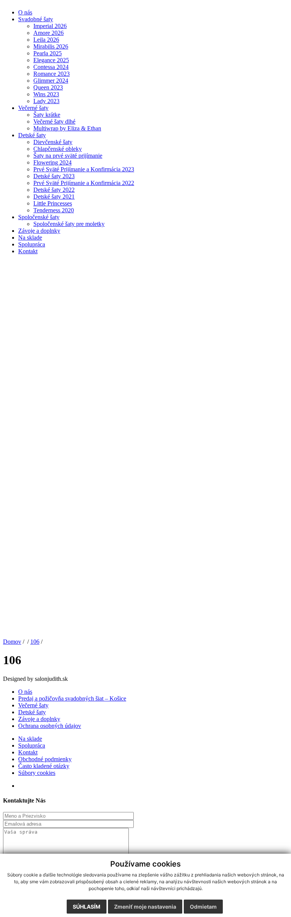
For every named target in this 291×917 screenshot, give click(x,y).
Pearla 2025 (47, 53)
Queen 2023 (48, 87)
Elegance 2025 (51, 60)
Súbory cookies (36, 773)
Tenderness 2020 (53, 210)
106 (34, 641)
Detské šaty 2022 (54, 190)
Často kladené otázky (43, 766)
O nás (25, 12)
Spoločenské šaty (38, 217)
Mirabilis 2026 (50, 46)
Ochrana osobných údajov (49, 726)
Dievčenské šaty (52, 142)
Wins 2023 (46, 94)
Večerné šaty (33, 108)
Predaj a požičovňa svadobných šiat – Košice (72, 698)
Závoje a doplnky (39, 230)
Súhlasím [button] (86, 906)
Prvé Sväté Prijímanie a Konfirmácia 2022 (83, 183)
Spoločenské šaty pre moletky (69, 224)
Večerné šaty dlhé (54, 121)
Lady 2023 (46, 101)
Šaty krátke (46, 114)
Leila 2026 (46, 39)
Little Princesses (52, 203)
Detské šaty (32, 135)
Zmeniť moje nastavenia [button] (145, 906)
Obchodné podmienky (45, 759)
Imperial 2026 (50, 26)
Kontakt (28, 251)
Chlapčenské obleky (57, 149)
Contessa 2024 (51, 67)
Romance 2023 (51, 74)
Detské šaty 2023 (54, 176)
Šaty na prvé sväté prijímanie (67, 155)
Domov (12, 641)
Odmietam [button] (203, 906)
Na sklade (30, 237)
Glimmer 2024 (50, 80)
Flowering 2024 (52, 162)
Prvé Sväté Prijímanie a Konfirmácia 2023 (83, 169)
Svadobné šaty (35, 19)
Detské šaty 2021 (54, 196)
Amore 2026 (48, 33)
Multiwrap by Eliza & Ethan (67, 128)
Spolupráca (31, 244)
